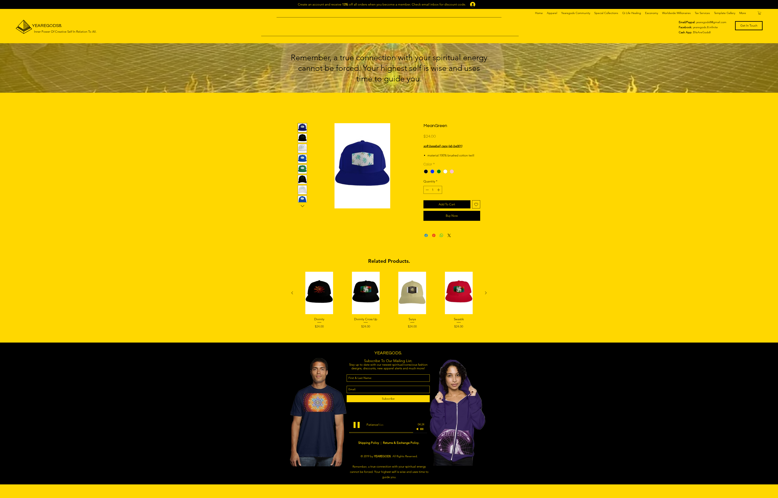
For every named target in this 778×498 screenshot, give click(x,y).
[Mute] (418, 433)
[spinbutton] (433, 194)
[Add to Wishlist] (476, 209)
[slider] (422, 433)
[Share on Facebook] (426, 239)
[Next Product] (485, 297)
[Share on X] (449, 239)
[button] (552, 13)
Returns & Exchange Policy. (401, 447)
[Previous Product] (292, 297)
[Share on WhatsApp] (441, 239)
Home (302, 108)
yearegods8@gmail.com (711, 22)
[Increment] (439, 194)
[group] (389, 310)
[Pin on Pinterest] (433, 239)
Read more (430, 160)
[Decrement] (427, 194)
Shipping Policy (369, 447)
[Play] (357, 429)
